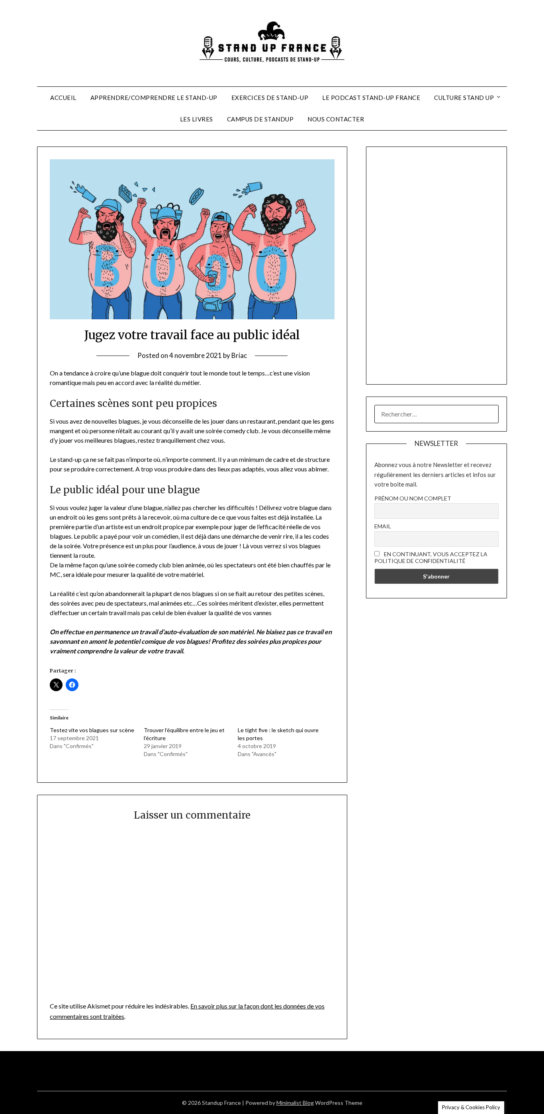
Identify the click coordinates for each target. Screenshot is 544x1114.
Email (382, 526)
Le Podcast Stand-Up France (371, 97)
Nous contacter (335, 119)
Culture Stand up (464, 97)
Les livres (196, 119)
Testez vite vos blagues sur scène (92, 730)
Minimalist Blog (295, 1102)
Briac (239, 355)
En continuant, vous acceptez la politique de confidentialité (430, 557)
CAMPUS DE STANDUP (260, 119)
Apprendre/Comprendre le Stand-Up (153, 97)
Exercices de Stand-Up (270, 97)
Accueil (63, 97)
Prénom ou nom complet (412, 498)
